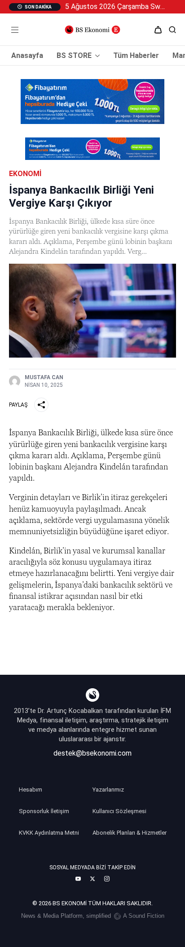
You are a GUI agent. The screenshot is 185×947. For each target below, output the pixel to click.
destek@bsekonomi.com (92, 753)
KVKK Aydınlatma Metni (49, 832)
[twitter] (92, 878)
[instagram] (107, 878)
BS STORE (74, 55)
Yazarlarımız (108, 789)
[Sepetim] (158, 29)
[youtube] (78, 878)
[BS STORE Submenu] (96, 55)
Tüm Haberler (136, 55)
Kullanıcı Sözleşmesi (119, 811)
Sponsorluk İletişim (44, 811)
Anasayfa (27, 55)
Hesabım (30, 789)
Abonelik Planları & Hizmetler (129, 832)
